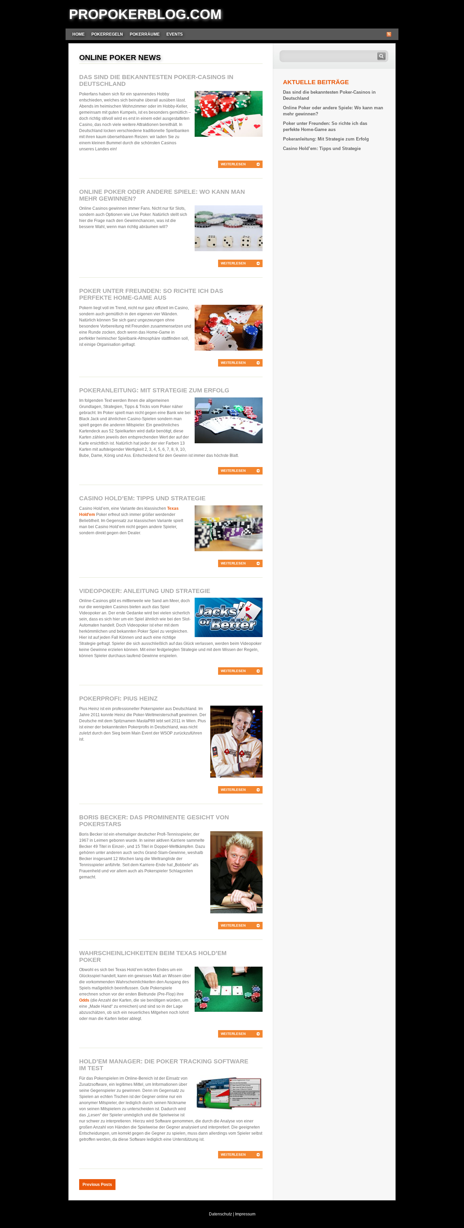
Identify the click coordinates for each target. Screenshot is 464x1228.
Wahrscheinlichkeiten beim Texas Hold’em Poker (153, 956)
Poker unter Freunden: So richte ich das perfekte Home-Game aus (151, 294)
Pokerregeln (107, 34)
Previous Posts (97, 1184)
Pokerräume (145, 34)
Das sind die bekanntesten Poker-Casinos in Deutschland (156, 80)
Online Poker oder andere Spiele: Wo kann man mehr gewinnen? (162, 195)
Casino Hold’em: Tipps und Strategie (142, 498)
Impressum (245, 1214)
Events (174, 34)
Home (78, 34)
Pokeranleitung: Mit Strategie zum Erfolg (154, 390)
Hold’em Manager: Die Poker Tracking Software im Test (163, 1065)
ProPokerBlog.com (145, 14)
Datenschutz (220, 1214)
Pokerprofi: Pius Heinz (118, 698)
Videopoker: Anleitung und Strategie (144, 591)
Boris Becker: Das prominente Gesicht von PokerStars (154, 820)
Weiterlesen (233, 164)
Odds (84, 1000)
